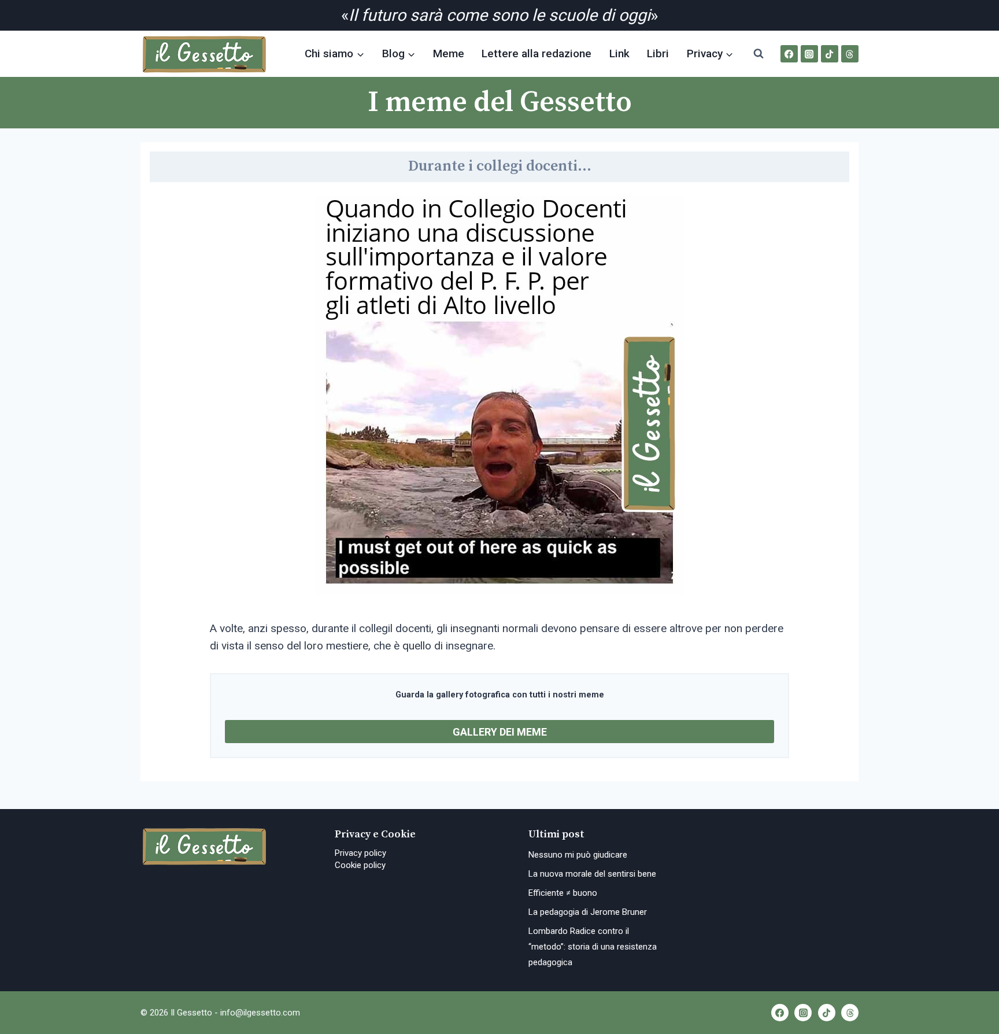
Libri (658, 53)
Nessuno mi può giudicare (577, 855)
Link (619, 53)
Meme (448, 53)
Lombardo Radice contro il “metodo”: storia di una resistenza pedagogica (592, 946)
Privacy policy (360, 853)
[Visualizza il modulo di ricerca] (758, 53)
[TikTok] (829, 53)
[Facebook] (789, 53)
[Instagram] (809, 53)
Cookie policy (360, 865)
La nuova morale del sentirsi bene (592, 874)
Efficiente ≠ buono (562, 893)
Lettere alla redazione (536, 53)
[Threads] (850, 53)
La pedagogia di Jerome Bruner (588, 912)
